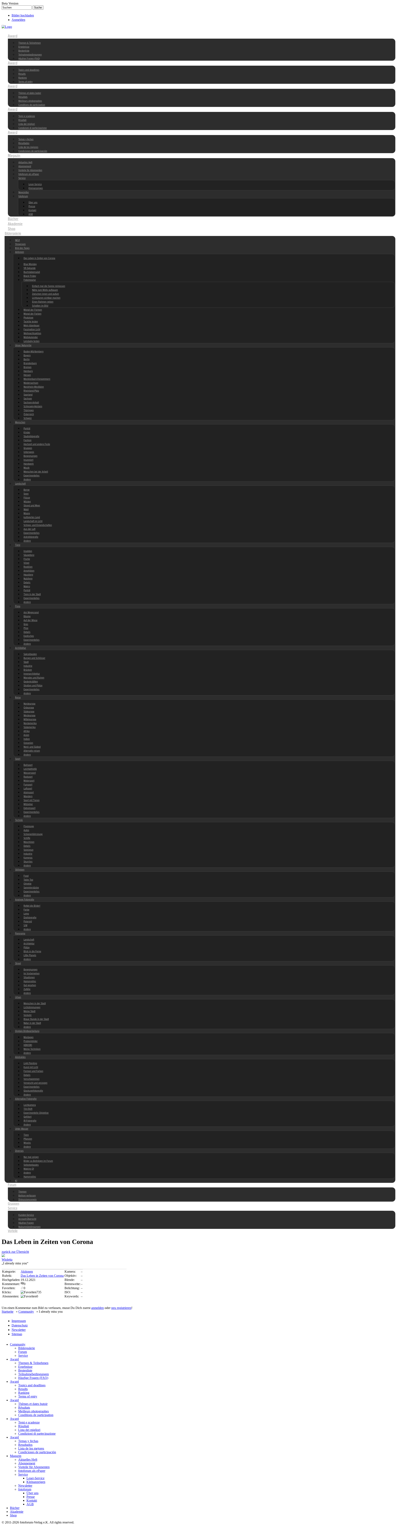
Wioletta (7, 1259)
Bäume (27, 616)
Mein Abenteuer (31, 325)
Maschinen (29, 842)
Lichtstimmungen (32, 1007)
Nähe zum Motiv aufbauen (45, 290)
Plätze (27, 947)
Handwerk (29, 464)
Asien (26, 735)
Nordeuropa (29, 704)
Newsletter (23, 192)
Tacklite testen (31, 321)
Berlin (27, 359)
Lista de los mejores (28, 147)
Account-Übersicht (27, 1219)
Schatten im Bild (40, 306)
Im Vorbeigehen (31, 973)
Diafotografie (30, 917)
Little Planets (30, 955)
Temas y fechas (25, 139)
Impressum (19, 1321)
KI (16, 1181)
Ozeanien (28, 743)
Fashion (27, 440)
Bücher (13, 219)
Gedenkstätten (31, 681)
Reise (18, 697)
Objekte (27, 884)
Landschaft (20, 484)
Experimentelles (31, 475)
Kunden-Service (26, 1215)
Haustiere (28, 575)
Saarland (28, 395)
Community (16, 31)
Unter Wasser (21, 1129)
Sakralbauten (30, 654)
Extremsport (29, 808)
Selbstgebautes (31, 1165)
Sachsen (28, 398)
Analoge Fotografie (24, 899)
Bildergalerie (13, 233)
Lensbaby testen (31, 341)
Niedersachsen (31, 383)
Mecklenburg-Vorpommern (37, 379)
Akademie (15, 224)
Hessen (27, 375)
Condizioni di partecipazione (32, 128)
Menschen (20, 422)
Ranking (22, 78)
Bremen (27, 367)
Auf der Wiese (30, 620)
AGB (31, 214)
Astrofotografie (31, 537)
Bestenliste (23, 51)
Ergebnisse (23, 47)
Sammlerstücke (31, 888)
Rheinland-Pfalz (31, 391)
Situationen (29, 977)
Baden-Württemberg (33, 351)
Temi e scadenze (26, 116)
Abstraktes (20, 1057)
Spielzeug (28, 850)
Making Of (29, 1169)
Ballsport (28, 765)
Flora (17, 606)
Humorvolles (30, 981)
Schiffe (27, 838)
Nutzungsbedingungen (29, 1227)
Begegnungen (30, 456)
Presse (32, 206)
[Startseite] (7, 26)
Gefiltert (27, 1117)
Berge (27, 490)
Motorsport (29, 781)
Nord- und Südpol (32, 747)
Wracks (27, 1143)
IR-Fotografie (30, 1121)
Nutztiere (28, 578)
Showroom (20, 244)
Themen (22, 1192)
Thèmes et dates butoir (29, 93)
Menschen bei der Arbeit (36, 472)
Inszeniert (28, 460)
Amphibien (29, 571)
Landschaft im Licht (33, 521)
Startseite (7, 1311)
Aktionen (19, 252)
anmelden (97, 1308)
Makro (27, 586)
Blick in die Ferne (32, 951)
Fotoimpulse (30, 280)
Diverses (19, 1151)
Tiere (17, 545)
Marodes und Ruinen (34, 678)
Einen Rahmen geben (42, 302)
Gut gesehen (30, 985)
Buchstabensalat (32, 272)
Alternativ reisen (32, 751)
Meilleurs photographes (30, 101)
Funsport (28, 785)
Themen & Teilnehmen (29, 43)
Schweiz (28, 418)
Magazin (14, 155)
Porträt (27, 428)
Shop (11, 228)
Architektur (20, 648)
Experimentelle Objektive (36, 1113)
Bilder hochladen (23, 15)
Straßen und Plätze (33, 685)
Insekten (28, 551)
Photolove (28, 318)
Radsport (28, 777)
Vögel (26, 563)
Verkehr (28, 1015)
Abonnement (24, 166)
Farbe (26, 910)
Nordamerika (30, 723)
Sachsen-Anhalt (31, 402)
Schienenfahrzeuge (33, 834)
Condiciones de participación (32, 151)
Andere (27, 479)
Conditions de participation (31, 105)
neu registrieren (121, 1308)
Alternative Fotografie (26, 1099)
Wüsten (27, 501)
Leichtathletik (30, 769)
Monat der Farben (32, 314)
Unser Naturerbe (23, 345)
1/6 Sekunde (30, 268)
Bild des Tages (22, 248)
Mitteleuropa (30, 719)
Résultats (23, 97)
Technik (19, 820)
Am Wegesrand (31, 612)
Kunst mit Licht (31, 1067)
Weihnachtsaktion (32, 333)
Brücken (28, 670)
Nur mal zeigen (31, 1157)
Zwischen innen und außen (45, 294)
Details (27, 582)
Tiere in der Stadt (32, 594)
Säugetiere (29, 555)
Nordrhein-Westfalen (34, 387)
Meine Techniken (32, 1049)
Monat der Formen (33, 310)
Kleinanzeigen (36, 188)
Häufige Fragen (26, 1223)
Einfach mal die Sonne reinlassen (48, 286)
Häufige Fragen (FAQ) (29, 58)
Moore (27, 513)
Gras (26, 624)
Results (22, 74)
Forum (12, 1185)
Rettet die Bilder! (32, 906)
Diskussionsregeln (27, 1199)
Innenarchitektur (32, 674)
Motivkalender (31, 337)
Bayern (27, 355)
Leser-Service (35, 184)
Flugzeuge (29, 826)
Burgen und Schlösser (34, 658)
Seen (26, 494)
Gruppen (28, 448)
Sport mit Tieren (31, 800)
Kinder (27, 432)
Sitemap (17, 1334)
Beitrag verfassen (27, 1196)
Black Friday (30, 276)
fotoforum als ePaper (28, 174)
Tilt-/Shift (28, 1109)
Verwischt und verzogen (35, 1083)
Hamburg (28, 371)
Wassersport (30, 773)
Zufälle (27, 989)
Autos (26, 830)
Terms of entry (25, 82)
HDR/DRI (28, 1045)
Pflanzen (28, 1139)
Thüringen (29, 410)
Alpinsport (29, 792)
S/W (25, 925)
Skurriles (28, 861)
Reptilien (28, 567)
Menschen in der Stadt (35, 1003)
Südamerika (30, 727)
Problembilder (31, 1041)
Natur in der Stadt (32, 1023)
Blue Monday (30, 264)
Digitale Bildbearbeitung (27, 1031)
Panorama (20, 933)
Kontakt (32, 210)
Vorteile (13, 1231)
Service (22, 178)
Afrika (27, 731)
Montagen (28, 1037)
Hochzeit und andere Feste (37, 444)
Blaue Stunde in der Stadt (36, 1019)
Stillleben (19, 870)
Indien (27, 739)
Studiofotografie (31, 436)
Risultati (22, 120)
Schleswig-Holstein (33, 406)
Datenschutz (20, 1325)
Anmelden (18, 19)
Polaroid (28, 921)
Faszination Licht (32, 329)
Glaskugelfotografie (33, 1091)
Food (26, 876)
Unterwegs (29, 452)
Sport (17, 759)
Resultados (23, 143)
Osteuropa (29, 708)
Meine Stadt (29, 1011)
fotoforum (23, 196)
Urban (18, 997)
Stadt (26, 662)
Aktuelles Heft (25, 162)
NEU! (17, 240)
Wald (26, 509)
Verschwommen (31, 1079)
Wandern (28, 796)
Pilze (26, 628)
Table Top (28, 880)
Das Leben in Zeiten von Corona (39, 258)
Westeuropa (29, 715)
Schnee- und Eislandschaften (38, 525)
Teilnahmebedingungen (30, 55)
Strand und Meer (32, 505)
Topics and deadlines (28, 70)
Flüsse (27, 498)
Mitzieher (28, 804)
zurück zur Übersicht (15, 1251)
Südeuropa (29, 711)
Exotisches (29, 636)
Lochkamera (30, 1105)
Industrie (28, 666)
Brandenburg (30, 363)
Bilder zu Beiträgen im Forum (38, 1161)
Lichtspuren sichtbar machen (46, 298)
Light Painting (30, 1063)
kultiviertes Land (32, 517)
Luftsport (28, 788)
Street (18, 963)
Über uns (33, 202)
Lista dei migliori (26, 124)
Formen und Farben (33, 1071)
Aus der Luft (29, 529)
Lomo (26, 914)
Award (12, 36)
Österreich (29, 414)
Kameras (28, 858)
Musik (27, 468)
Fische (27, 559)
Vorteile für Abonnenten (30, 170)
